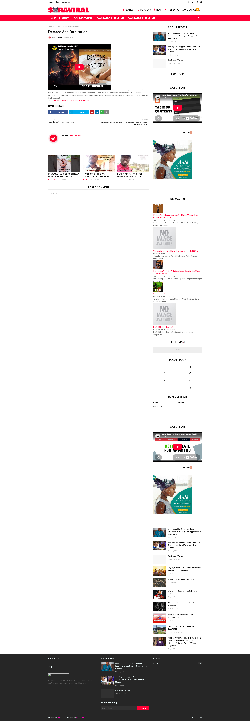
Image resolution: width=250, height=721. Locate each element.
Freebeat (57, 26)
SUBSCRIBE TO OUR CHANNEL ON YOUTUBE (70, 101)
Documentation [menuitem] (83, 18)
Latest (130, 9)
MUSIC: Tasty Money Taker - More (181, 579)
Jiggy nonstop (57, 37)
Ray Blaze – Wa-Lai (175, 60)
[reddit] (190, 373)
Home (50, 2)
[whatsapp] (165, 373)
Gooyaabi (80, 717)
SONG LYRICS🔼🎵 (192, 9)
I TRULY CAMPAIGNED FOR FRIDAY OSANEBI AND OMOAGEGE (63, 175)
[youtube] (190, 388)
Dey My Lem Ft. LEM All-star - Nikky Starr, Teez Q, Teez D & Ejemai (185, 569)
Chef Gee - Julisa (160, 294)
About (57, 2)
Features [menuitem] (64, 18)
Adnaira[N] (186, 132)
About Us (181, 403)
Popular (145, 9)
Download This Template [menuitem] (110, 18)
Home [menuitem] (53, 18)
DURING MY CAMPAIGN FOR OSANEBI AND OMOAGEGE (129, 175)
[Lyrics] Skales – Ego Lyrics (163, 327)
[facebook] (189, 2)
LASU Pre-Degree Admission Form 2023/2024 (182, 627)
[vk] (190, 380)
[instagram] (196, 2)
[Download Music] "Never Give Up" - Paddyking (182, 604)
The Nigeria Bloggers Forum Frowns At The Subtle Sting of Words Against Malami (184, 49)
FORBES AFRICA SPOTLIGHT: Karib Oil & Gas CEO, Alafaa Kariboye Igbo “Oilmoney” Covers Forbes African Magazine (184, 642)
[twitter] (192, 2)
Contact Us (66, 2)
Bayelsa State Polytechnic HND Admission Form (181, 616)
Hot (158, 9)
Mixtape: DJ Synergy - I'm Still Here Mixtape (182, 592)
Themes (60, 717)
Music (177, 663)
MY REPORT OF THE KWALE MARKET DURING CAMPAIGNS (96, 175)
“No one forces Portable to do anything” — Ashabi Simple (176, 251)
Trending (173, 9)
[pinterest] (201, 2)
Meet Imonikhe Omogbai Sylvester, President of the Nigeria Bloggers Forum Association (184, 35)
